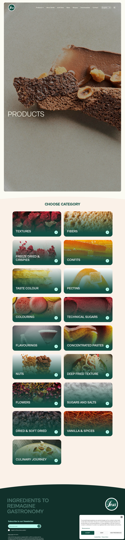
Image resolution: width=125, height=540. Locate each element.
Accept (87, 533)
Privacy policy (10, 534)
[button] (121, 517)
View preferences (116, 533)
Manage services (86, 528)
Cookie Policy (97, 537)
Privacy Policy (105, 537)
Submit (38, 526)
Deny (101, 533)
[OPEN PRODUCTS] (43, 8)
